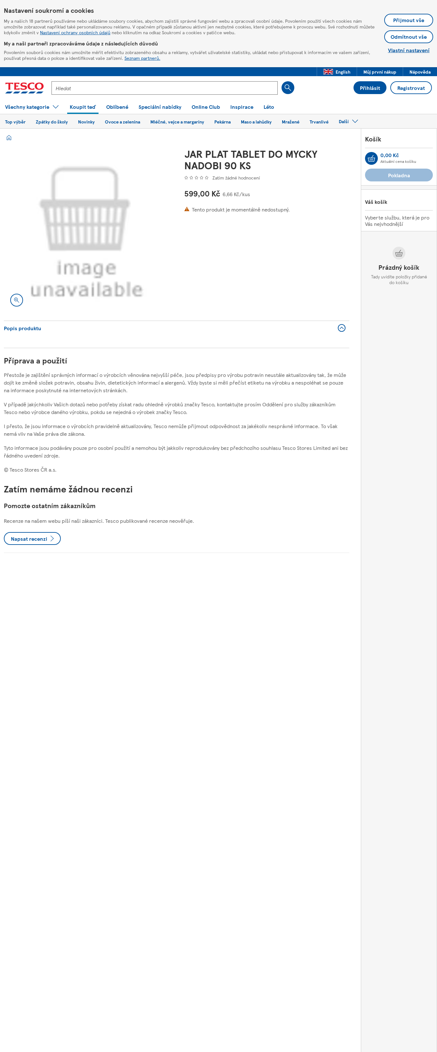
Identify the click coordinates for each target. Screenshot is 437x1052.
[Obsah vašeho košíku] (371, 158)
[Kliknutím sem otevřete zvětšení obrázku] (16, 300)
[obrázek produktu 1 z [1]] (86, 230)
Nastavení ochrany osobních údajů (75, 32)
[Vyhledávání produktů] (288, 87)
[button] (337, 71)
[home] (9, 137)
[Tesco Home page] (24, 88)
